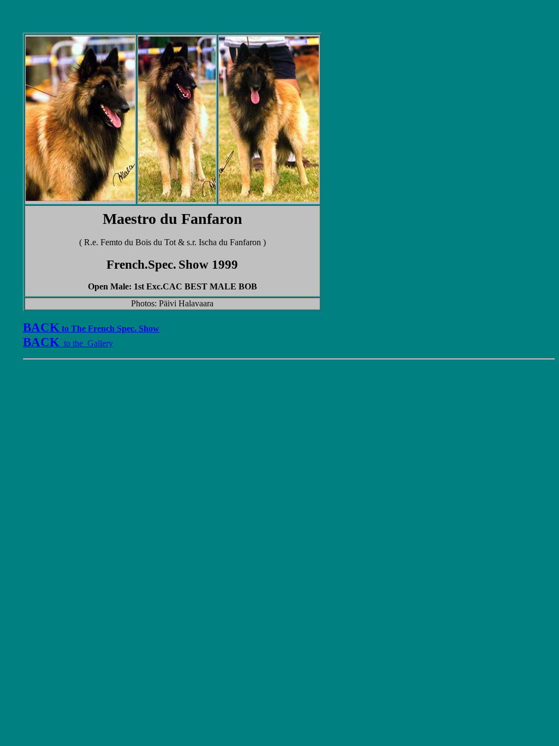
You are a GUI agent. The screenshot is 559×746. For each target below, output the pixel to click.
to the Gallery (86, 343)
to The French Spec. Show (91, 328)
